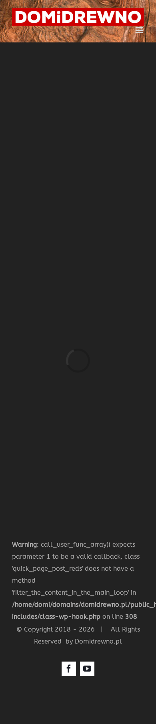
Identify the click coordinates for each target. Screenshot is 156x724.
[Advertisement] (78, 124)
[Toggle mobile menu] (140, 30)
